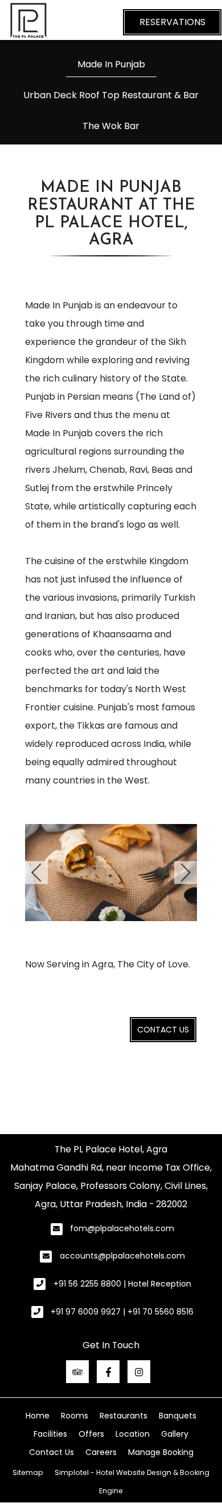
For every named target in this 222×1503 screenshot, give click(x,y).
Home (38, 1415)
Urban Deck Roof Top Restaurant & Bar (111, 95)
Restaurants (123, 1415)
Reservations (172, 22)
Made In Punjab (111, 64)
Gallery (174, 1434)
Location (133, 1434)
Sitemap (28, 1472)
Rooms (74, 1415)
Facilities (50, 1434)
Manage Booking (161, 1452)
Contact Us (163, 1029)
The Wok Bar (111, 125)
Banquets (177, 1415)
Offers (91, 1434)
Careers (101, 1452)
